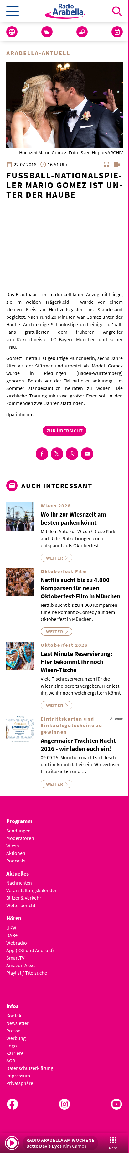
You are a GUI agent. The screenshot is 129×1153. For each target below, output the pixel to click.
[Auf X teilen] (57, 453)
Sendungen (18, 830)
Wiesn (12, 845)
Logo (11, 1045)
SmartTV (15, 958)
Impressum (18, 1075)
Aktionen (15, 853)
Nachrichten (19, 883)
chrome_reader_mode (117, 164)
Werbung (16, 1038)
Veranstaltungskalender (31, 890)
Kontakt (14, 1015)
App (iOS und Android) (30, 950)
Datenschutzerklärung (29, 1068)
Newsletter (17, 1023)
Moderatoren (20, 838)
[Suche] (117, 11)
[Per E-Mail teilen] (87, 453)
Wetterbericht (20, 905)
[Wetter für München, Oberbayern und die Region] (47, 31)
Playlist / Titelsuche (26, 973)
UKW (11, 928)
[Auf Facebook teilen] (42, 453)
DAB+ (12, 935)
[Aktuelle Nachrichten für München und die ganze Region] (12, 31)
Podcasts (15, 860)
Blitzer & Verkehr (23, 898)
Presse (13, 1030)
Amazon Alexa (21, 965)
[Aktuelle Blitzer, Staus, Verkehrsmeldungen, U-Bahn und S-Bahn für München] (82, 31)
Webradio (16, 943)
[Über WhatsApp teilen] (72, 453)
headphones (106, 164)
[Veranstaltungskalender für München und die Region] (117, 31)
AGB (10, 1060)
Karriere (14, 1053)
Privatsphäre (19, 1083)
